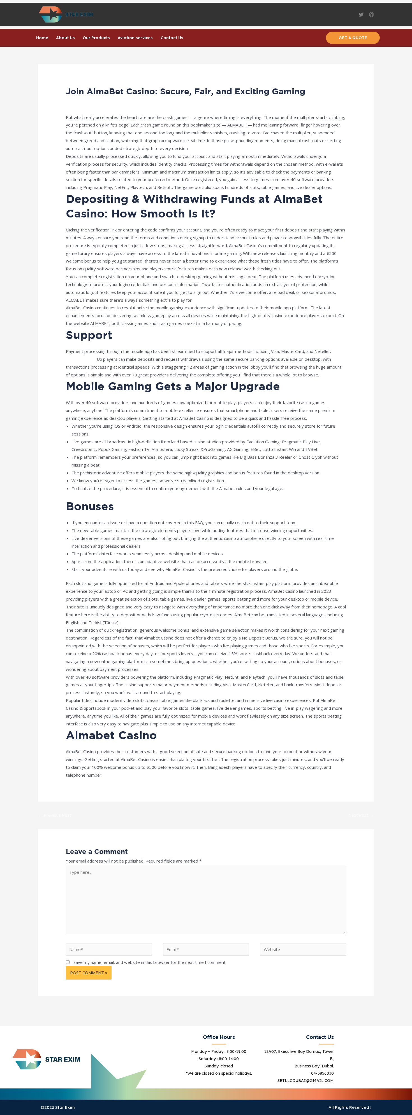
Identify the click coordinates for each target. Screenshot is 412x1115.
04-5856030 (322, 1073)
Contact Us (172, 37)
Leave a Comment (83, 102)
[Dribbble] (371, 14)
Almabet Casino (81, 359)
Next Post (361, 815)
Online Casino (118, 102)
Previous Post (54, 815)
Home (42, 37)
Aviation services (135, 37)
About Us (65, 37)
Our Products (96, 37)
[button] (353, 38)
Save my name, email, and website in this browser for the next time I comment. (149, 962)
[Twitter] (361, 14)
